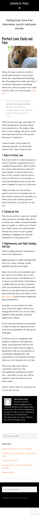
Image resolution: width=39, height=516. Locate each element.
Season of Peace (19, 3)
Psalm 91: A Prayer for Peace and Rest (17, 449)
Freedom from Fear (10, 460)
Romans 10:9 (8, 296)
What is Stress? (8, 472)
